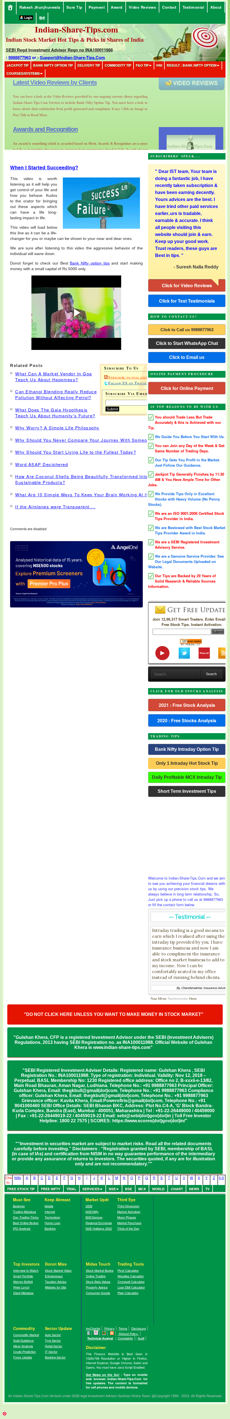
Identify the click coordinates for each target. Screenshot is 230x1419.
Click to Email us (186, 357)
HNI (159, 65)
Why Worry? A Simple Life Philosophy (57, 428)
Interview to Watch (25, 1270)
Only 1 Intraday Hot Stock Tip (187, 763)
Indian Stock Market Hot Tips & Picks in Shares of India (75, 40)
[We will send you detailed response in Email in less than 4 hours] (96, 1333)
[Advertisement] (187, 835)
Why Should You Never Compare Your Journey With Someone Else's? (92, 440)
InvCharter (93, 1328)
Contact (169, 7)
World (158, 1188)
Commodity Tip (118, 65)
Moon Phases (126, 1217)
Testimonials (177, 998)
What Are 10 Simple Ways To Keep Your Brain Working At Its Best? (90, 494)
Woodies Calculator (131, 1276)
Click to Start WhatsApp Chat (187, 343)
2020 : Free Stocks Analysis (186, 720)
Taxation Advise (55, 1281)
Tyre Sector (53, 1340)
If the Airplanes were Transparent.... (55, 506)
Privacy (109, 1328)
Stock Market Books (100, 1270)
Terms (123, 1328)
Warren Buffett (23, 1281)
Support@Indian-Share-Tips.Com (72, 57)
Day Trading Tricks (26, 1217)
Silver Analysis (23, 1346)
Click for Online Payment (187, 388)
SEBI (89, 1206)
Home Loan (52, 1223)
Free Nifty (50, 1188)
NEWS (194, 1188)
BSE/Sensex (94, 1217)
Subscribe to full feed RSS (132, 377)
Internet (50, 1211)
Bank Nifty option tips (89, 263)
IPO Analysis (22, 1228)
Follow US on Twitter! (129, 383)
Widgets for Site (55, 1287)
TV (207, 1188)
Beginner (19, 1206)
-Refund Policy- (128, 1333)
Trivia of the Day (128, 1228)
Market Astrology (129, 1211)
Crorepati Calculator (131, 1281)
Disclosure (138, 1328)
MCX (142, 1188)
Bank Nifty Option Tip (53, 65)
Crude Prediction (24, 1351)
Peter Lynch (21, 1287)
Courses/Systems (23, 73)
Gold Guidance (23, 1340)
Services (91, 1188)
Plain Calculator (128, 1293)
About (216, 7)
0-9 (221, 1177)
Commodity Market (26, 1334)
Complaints (125, 1338)
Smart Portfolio (23, 1276)
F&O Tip (142, 65)
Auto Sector (53, 1334)
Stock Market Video (58, 1270)
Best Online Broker (26, 1223)
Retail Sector (53, 1346)
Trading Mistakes (24, 1211)
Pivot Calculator (128, 1270)
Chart (177, 1188)
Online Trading (95, 1276)
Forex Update (22, 1357)
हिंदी (42, 18)
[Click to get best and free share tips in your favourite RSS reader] (112, 1333)
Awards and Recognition (45, 82)
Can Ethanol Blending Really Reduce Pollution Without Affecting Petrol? (56, 394)
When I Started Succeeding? (44, 167)
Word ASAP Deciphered (41, 464)
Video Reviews (142, 7)
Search (211, 674)
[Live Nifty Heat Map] (104, 1333)
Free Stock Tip (21, 1188)
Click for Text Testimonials (187, 301)
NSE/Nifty (92, 1211)
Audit (141, 1338)
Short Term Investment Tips (187, 791)
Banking (50, 1228)
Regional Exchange (99, 1223)
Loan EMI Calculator (131, 1287)
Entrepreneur (54, 1276)
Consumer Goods (98, 1293)
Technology (52, 1217)
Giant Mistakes (23, 1293)
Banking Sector (55, 1357)
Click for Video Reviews (187, 285)
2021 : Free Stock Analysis (187, 705)
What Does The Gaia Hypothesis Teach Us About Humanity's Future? (55, 413)
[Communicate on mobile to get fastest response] (88, 1333)
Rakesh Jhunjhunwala (39, 7)
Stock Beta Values (98, 1281)
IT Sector (51, 1351)
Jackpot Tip (17, 65)
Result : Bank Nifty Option (192, 65)
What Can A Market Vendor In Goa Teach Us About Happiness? (53, 376)
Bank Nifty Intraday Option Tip (187, 749)
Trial (71, 1188)
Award (117, 7)
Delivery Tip (88, 65)
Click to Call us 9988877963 (186, 329)
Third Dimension (128, 1206)
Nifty (17, 1177)
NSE (112, 1188)
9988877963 (19, 57)
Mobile (49, 1206)
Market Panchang (129, 1223)
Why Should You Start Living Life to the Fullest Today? (75, 452)
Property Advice (97, 1287)
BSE (128, 1188)
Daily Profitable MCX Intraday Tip (187, 777)
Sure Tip (74, 7)
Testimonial (193, 7)
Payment (97, 7)
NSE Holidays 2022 (99, 1228)
